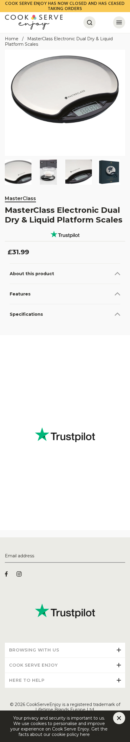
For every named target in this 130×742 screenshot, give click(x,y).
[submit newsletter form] (122, 556)
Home (11, 38)
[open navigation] (119, 22)
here (94, 734)
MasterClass (20, 198)
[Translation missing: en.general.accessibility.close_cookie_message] (119, 718)
